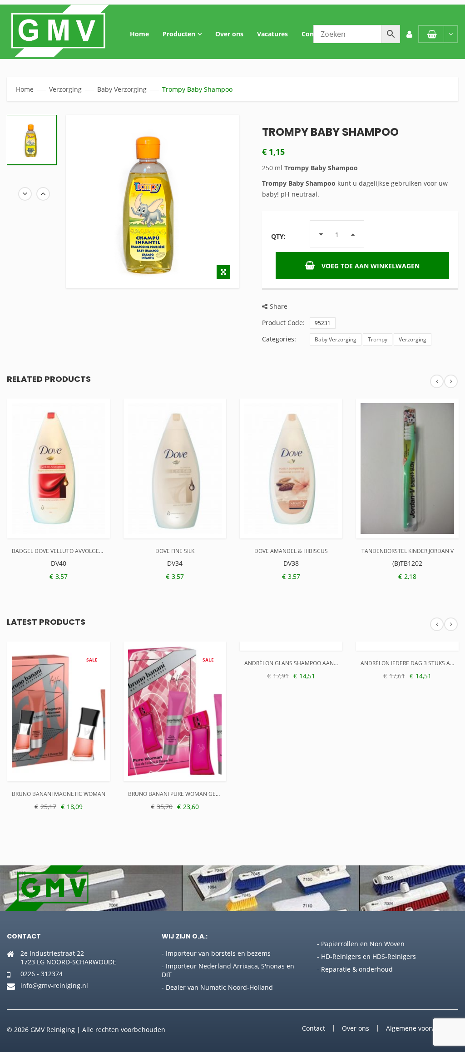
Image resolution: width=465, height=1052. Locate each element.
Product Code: (283, 322)
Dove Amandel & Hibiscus (291, 551)
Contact (314, 34)
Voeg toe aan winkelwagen (371, 266)
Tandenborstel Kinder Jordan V (407, 551)
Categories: (279, 339)
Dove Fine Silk (174, 551)
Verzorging (65, 89)
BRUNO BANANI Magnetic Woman (58, 794)
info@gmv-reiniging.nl (54, 985)
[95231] (32, 140)
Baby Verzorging (122, 89)
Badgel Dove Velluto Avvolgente (60, 551)
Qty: (278, 236)
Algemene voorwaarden (422, 1028)
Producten (179, 34)
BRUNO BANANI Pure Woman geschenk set (188, 794)
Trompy (377, 339)
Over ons (229, 34)
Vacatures (272, 34)
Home (139, 34)
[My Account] (409, 34)
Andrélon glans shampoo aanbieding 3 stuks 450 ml (321, 663)
